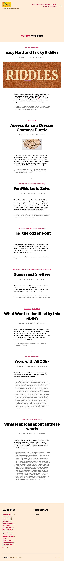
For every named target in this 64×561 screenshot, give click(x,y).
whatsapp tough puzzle (21, 408)
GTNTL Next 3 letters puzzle (22, 296)
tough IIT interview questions (36, 403)
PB (7, 557)
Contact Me (46, 6)
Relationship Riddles (8, 536)
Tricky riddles (34, 109)
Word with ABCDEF (32, 361)
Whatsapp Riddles (7, 544)
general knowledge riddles (33, 215)
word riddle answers (40, 408)
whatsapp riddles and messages (23, 406)
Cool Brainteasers (27, 419)
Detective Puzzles (7, 516)
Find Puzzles (21, 228)
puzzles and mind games (25, 394)
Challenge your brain (31, 385)
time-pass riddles (30, 217)
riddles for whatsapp (39, 397)
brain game (40, 382)
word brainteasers (45, 170)
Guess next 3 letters (32, 274)
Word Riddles (35, 47)
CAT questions (33, 384)
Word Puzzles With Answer (44, 297)
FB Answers (53, 6)
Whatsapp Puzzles (30, 183)
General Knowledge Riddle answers (24, 390)
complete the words (41, 385)
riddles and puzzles (37, 107)
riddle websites (28, 396)
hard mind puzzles (30, 391)
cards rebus (33, 343)
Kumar (23, 57)
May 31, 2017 (32, 238)
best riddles (18, 214)
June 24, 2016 (31, 433)
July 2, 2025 (32, 57)
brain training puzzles (25, 384)
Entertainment (6, 519)
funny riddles (43, 214)
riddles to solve (22, 217)
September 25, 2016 (31, 366)
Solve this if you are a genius (34, 400)
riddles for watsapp (29, 397)
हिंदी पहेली (4, 548)
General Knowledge (45, 4)
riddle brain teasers (20, 396)
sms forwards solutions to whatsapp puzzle (36, 399)
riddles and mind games (41, 396)
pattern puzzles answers (21, 169)
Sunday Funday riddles (30, 402)
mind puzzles (22, 107)
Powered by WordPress (16, 557)
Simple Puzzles (26, 269)
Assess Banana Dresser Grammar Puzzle (32, 127)
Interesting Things (7, 527)
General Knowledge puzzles (41, 388)
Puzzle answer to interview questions (34, 393)
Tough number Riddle (30, 405)
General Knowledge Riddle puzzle (40, 390)
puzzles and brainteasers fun (33, 169)
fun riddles (33, 106)
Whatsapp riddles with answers (38, 406)
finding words (33, 387)
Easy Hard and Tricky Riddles (32, 52)
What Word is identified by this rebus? (32, 316)
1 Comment (41, 279)
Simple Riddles (26, 109)
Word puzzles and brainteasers (30, 297)
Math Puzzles (6, 531)
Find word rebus (40, 343)
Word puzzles (29, 172)
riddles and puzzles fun (35, 170)
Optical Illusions (6, 533)
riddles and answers (24, 170)
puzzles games (29, 107)
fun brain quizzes (26, 106)
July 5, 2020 (32, 134)
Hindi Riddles (6, 525)
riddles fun (42, 215)
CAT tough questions (42, 384)
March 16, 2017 (31, 323)
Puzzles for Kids (6, 534)
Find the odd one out (32, 233)
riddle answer (46, 394)
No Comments (41, 57)
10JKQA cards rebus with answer (23, 343)
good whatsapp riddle (21, 391)
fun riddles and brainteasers (33, 214)
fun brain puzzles (41, 387)
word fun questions (31, 408)
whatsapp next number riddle (42, 405)
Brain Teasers (19, 106)
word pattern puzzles (20, 172)
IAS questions (38, 391)
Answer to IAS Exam (40, 381)
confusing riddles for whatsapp (23, 387)
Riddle (40, 394)
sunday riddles (39, 402)
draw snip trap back (38, 256)
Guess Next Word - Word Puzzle (36, 296)
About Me (53, 4)
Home (33, 4)
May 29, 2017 (32, 279)
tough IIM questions (25, 403)
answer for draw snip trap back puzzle (24, 256)
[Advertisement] (32, 25)
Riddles (38, 4)
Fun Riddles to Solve (32, 188)
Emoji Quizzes (6, 518)
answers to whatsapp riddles (31, 382)
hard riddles (39, 106)
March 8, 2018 (31, 193)
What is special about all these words (32, 426)
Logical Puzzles (6, 529)
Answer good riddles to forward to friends (25, 381)
